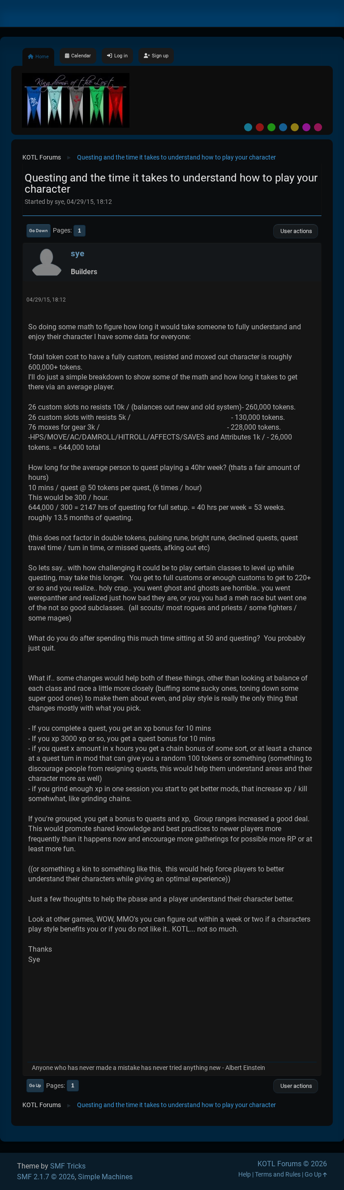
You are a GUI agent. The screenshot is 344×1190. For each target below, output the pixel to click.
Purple (306, 127)
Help (244, 1174)
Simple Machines (105, 1177)
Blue (283, 127)
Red (260, 127)
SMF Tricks (68, 1166)
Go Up (35, 1085)
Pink (318, 127)
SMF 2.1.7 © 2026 (46, 1177)
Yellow (295, 127)
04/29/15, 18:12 (46, 300)
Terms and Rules (278, 1174)
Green (271, 127)
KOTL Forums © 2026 (292, 1164)
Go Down (38, 230)
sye (77, 253)
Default (248, 127)
